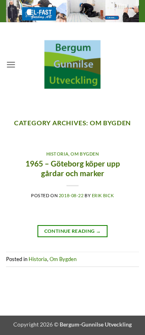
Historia (57, 153)
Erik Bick (103, 195)
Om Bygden (84, 153)
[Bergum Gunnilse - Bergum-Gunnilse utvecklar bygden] (72, 64)
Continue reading (72, 231)
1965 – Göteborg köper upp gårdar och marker (72, 168)
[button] (11, 64)
